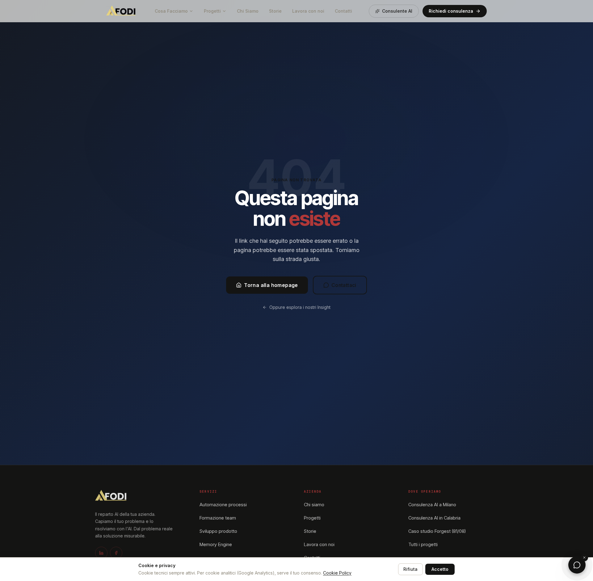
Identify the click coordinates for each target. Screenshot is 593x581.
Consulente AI (397, 11)
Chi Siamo (248, 11)
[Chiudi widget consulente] (584, 557)
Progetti (212, 11)
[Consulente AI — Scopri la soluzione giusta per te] (577, 565)
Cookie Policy (337, 572)
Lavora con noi (308, 11)
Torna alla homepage (271, 285)
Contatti (343, 11)
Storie (275, 11)
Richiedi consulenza (451, 11)
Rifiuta (410, 569)
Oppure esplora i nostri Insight (299, 307)
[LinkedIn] (101, 553)
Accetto (439, 569)
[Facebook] (116, 553)
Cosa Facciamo (171, 11)
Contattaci (343, 285)
